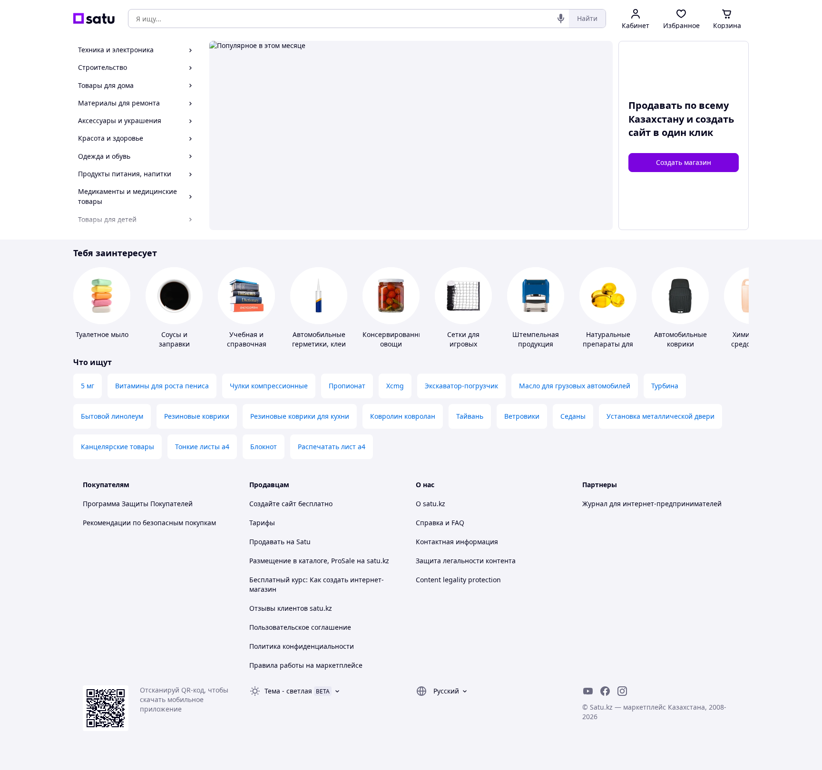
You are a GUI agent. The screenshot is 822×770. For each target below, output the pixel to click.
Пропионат (347, 385)
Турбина (664, 385)
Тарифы (262, 522)
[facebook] (605, 691)
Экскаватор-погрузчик (461, 385)
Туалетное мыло (102, 334)
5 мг (87, 385)
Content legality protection (458, 579)
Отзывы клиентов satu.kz (290, 608)
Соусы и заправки (174, 339)
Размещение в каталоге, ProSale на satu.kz (319, 560)
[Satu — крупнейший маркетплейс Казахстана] (94, 18)
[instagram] (622, 691)
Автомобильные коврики (680, 339)
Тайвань (469, 416)
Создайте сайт (272, 503)
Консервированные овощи (395, 339)
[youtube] (588, 691)
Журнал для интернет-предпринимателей (652, 503)
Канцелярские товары (117, 446)
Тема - (288, 690)
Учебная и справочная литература (246, 344)
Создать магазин (683, 162)
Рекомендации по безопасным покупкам (149, 522)
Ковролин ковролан (402, 416)
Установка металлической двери (660, 416)
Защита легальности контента (466, 560)
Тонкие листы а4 (202, 446)
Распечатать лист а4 (331, 446)
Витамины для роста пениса (162, 385)
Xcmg (395, 385)
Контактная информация (457, 541)
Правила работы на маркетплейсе (305, 665)
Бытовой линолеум (112, 416)
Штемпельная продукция (535, 339)
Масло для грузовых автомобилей (574, 385)
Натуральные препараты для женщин (608, 344)
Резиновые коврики (196, 416)
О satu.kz (430, 503)
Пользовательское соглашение (300, 627)
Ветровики (521, 416)
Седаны (573, 416)
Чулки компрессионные (269, 385)
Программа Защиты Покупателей (138, 503)
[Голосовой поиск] (561, 19)
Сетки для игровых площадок (463, 344)
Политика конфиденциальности (301, 646)
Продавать (266, 541)
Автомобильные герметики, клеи (319, 339)
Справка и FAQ (440, 522)
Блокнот (263, 446)
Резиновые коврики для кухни (299, 416)
